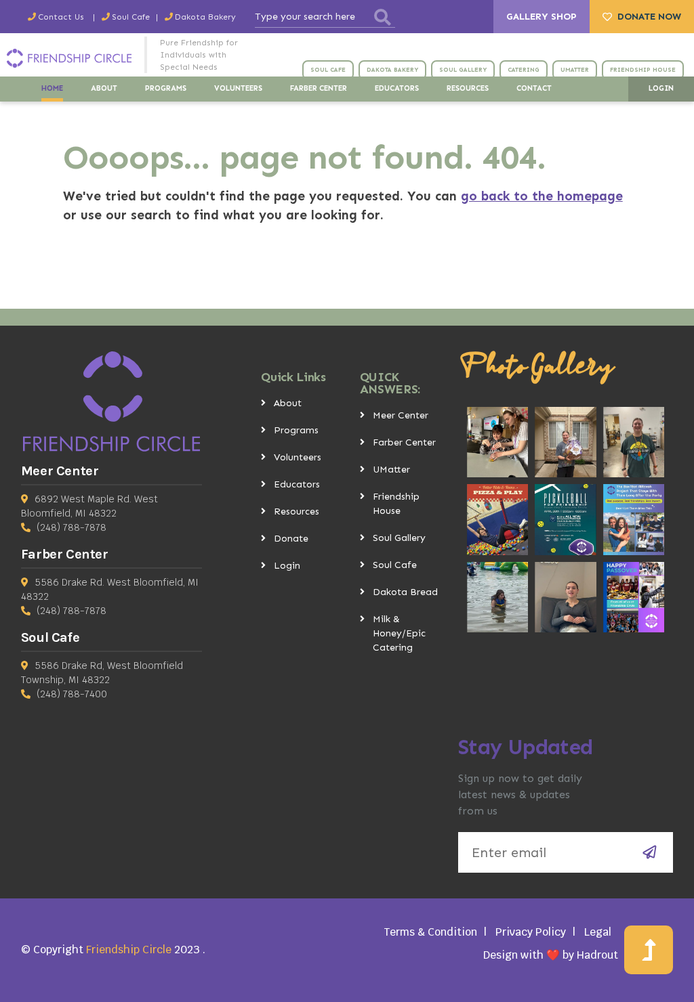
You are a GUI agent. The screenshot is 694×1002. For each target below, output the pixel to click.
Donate (291, 538)
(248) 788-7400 (72, 694)
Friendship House (396, 504)
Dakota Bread (405, 592)
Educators (297, 484)
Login (287, 565)
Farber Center (404, 442)
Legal (597, 932)
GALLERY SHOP (541, 16)
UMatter (391, 469)
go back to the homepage (542, 196)
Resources (296, 511)
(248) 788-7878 (71, 527)
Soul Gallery (399, 538)
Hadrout (597, 955)
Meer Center (400, 415)
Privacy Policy (530, 932)
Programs (296, 430)
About (288, 403)
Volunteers (297, 457)
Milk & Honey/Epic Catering (399, 633)
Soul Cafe (395, 565)
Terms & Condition (430, 932)
